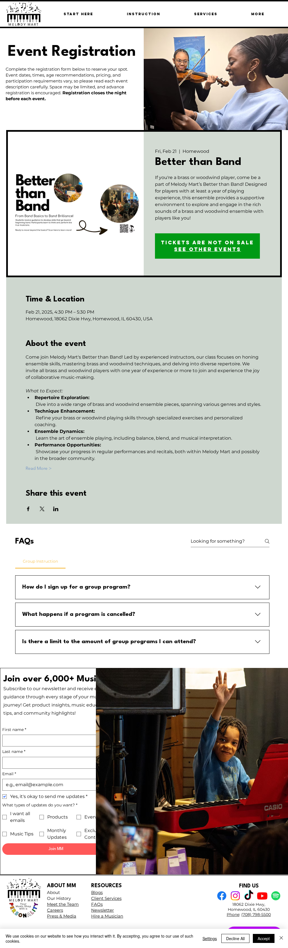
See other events (207, 249)
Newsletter (102, 910)
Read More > (39, 468)
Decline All (235, 938)
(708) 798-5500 (256, 914)
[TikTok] (249, 896)
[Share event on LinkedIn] (55, 509)
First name (14, 729)
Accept (264, 938)
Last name (13, 751)
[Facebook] (222, 896)
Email (9, 773)
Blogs (97, 892)
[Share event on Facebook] (28, 509)
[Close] (281, 938)
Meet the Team (63, 904)
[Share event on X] (42, 509)
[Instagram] (235, 896)
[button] (257, 14)
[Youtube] (262, 896)
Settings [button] (209, 938)
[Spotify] (276, 896)
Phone (233, 914)
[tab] (40, 561)
